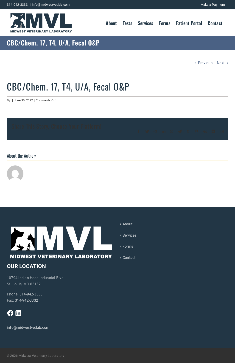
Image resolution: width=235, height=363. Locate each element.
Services (130, 235)
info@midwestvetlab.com (51, 4)
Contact (129, 257)
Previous (205, 63)
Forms (128, 246)
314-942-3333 (31, 294)
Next (220, 63)
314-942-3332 (26, 300)
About (127, 224)
